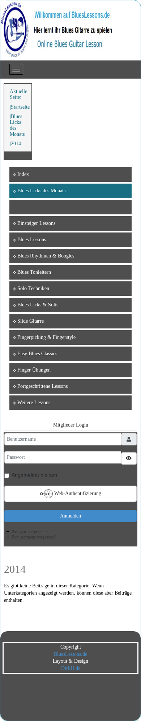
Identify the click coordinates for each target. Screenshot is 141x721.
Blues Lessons (31, 239)
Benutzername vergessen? (34, 537)
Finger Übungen (34, 370)
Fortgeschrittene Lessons (42, 386)
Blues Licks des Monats (41, 190)
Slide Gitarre (30, 321)
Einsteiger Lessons (36, 223)
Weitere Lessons (33, 402)
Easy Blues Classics (37, 353)
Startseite (20, 107)
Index (23, 174)
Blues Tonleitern (34, 272)
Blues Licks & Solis (37, 304)
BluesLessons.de (70, 654)
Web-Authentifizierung (77, 493)
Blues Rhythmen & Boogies (45, 256)
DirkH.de (70, 668)
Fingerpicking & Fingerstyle (46, 337)
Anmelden (70, 516)
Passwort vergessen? (29, 531)
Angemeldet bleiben (34, 475)
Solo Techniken (33, 288)
